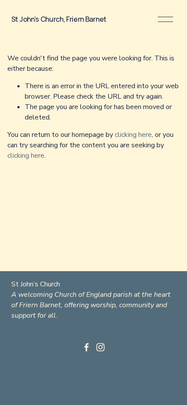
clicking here (133, 134)
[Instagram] (100, 347)
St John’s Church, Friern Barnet (59, 19)
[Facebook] (86, 347)
